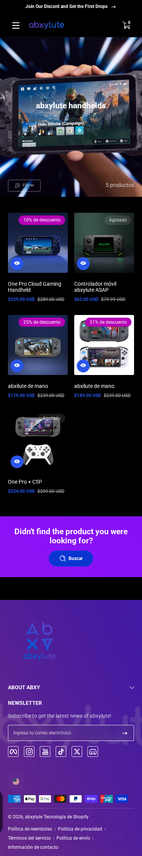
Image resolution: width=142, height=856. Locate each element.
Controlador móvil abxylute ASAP (95, 287)
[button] (126, 25)
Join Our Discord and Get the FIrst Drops (66, 6)
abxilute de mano (28, 386)
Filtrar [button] (28, 185)
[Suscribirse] (124, 733)
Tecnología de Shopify (66, 817)
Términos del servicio (29, 838)
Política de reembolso (30, 829)
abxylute (33, 817)
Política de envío (73, 838)
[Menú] (16, 25)
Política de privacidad (80, 829)
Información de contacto (33, 847)
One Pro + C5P (25, 482)
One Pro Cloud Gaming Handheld (34, 287)
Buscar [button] (76, 558)
